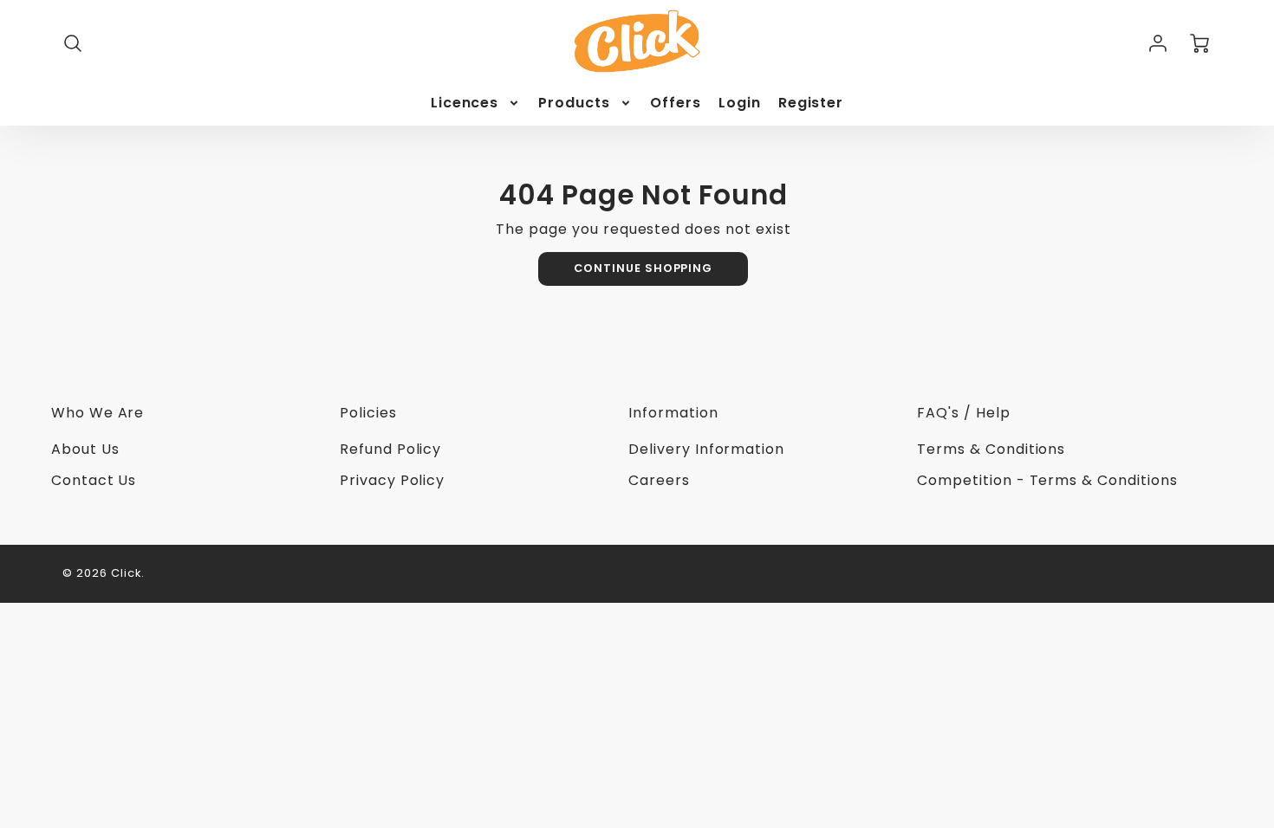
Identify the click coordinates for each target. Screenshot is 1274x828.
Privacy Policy (392, 480)
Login (739, 103)
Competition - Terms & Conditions (1047, 480)
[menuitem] (476, 103)
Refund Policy (390, 449)
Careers (659, 480)
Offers (675, 103)
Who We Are (98, 413)
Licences (465, 103)
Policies (368, 413)
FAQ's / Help (964, 413)
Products (574, 103)
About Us (85, 449)
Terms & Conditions (991, 449)
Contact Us (94, 480)
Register (811, 103)
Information (673, 413)
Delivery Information (706, 449)
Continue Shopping (643, 268)
